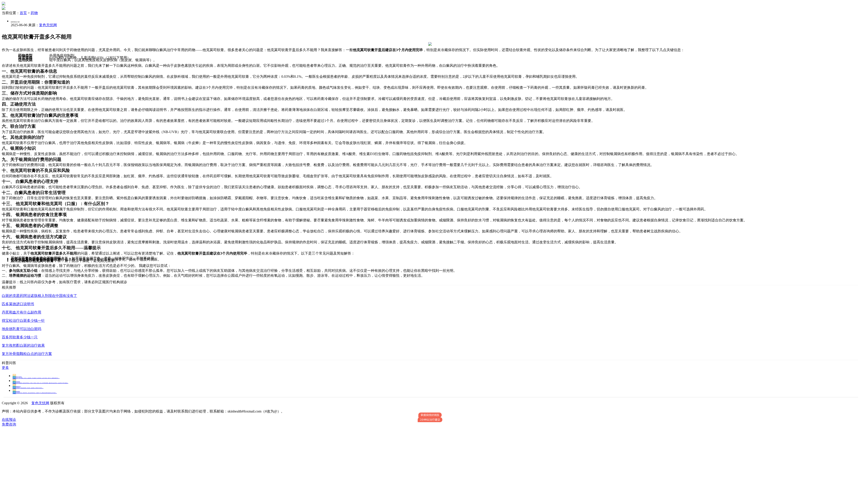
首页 (23, 13)
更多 (5, 367)
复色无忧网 (48, 25)
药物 (34, 13)
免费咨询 (9, 424)
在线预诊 (9, 419)
